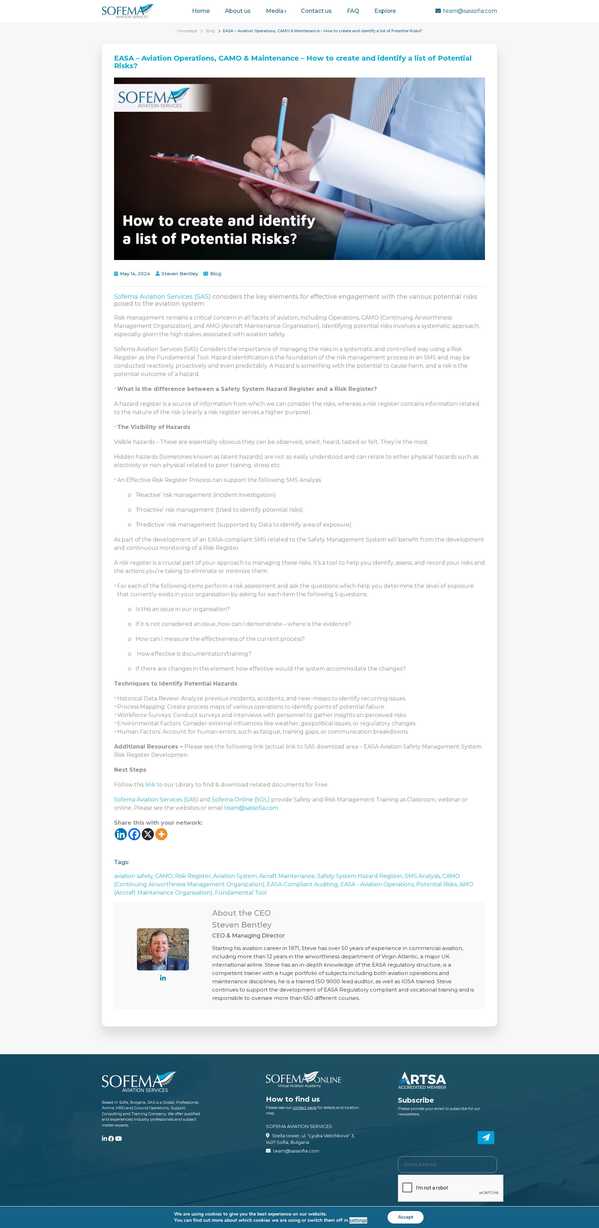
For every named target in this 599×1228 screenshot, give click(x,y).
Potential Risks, (437, 884)
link (150, 784)
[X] (148, 834)
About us (238, 11)
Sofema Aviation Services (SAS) (162, 297)
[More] (161, 834)
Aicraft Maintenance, (288, 876)
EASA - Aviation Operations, (378, 884)
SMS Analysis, (423, 876)
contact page (304, 1107)
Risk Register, (194, 876)
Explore (385, 11)
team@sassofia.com (470, 11)
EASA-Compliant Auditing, (303, 884)
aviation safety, (134, 876)
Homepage (187, 30)
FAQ (353, 11)
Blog (210, 30)
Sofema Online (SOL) (241, 799)
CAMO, (165, 876)
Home (201, 11)
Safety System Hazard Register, (361, 876)
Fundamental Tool (241, 892)
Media (275, 11)
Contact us (316, 11)
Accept (405, 1217)
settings (358, 1220)
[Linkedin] (121, 834)
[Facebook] (134, 834)
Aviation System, (236, 876)
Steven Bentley (180, 273)
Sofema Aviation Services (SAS (155, 799)
